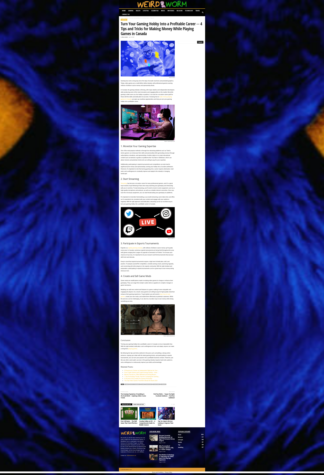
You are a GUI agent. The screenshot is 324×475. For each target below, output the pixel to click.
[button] (202, 12)
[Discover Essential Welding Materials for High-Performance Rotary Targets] (153, 438)
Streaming (124, 183)
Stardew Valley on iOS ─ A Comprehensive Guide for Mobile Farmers (147, 423)
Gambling (180, 447)
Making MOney (149, 384)
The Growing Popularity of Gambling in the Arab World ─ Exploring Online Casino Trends (133, 396)
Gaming (130, 11)
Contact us (126, 14)
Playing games (156, 384)
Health (138, 11)
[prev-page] (172, 404)
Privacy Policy (168, 472)
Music (163, 11)
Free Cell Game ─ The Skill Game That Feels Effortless (129, 422)
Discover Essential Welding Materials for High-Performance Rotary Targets (167, 438)
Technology (189, 11)
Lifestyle (146, 11)
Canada (126, 384)
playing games (132, 348)
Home (124, 11)
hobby (142, 384)
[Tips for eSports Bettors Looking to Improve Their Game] (166, 413)
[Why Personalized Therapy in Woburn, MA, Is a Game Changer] (153, 448)
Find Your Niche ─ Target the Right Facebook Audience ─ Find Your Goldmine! (164, 396)
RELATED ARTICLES (126, 404)
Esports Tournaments (135, 384)
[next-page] (174, 404)
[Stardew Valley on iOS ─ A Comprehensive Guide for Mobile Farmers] (147, 413)
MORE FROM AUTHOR (138, 404)
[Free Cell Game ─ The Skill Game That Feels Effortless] (129, 413)
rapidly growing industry (135, 248)
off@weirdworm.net (131, 455)
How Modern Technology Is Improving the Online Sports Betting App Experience (166, 457)
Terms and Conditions (158, 472)
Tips (179, 445)
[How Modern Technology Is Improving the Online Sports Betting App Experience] (153, 457)
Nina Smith (125, 37)
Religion (179, 11)
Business (180, 437)
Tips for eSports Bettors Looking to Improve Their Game (165, 423)
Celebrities (155, 11)
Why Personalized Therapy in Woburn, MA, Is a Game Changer (166, 447)
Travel (197, 11)
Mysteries (171, 11)
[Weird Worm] (162, 4)
